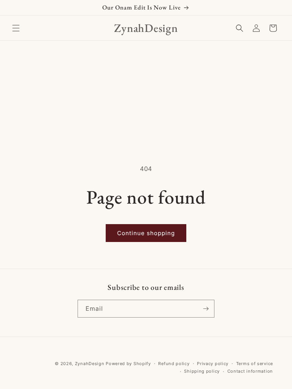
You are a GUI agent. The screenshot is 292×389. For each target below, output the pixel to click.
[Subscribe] (205, 309)
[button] (16, 28)
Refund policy (173, 363)
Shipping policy (202, 371)
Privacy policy (213, 363)
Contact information (250, 371)
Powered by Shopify (128, 363)
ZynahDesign (90, 363)
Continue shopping (146, 233)
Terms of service (254, 363)
